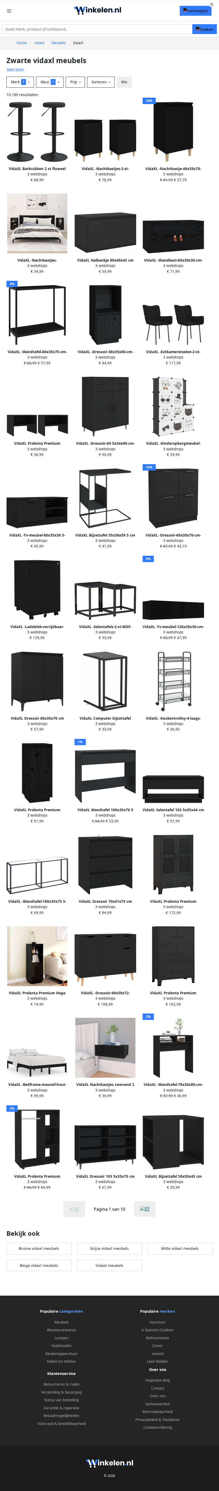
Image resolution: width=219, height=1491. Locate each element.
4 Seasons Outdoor (158, 1330)
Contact (157, 1388)
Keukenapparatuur (61, 1353)
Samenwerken (157, 1404)
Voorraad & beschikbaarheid (61, 1423)
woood (157, 1353)
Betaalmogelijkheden (61, 1415)
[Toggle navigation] (9, 11)
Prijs (74, 82)
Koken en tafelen (61, 1361)
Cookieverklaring (157, 1427)
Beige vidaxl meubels (39, 1265)
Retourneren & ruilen (62, 1384)
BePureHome (157, 1338)
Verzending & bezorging (61, 1392)
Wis (124, 82)
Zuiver (157, 1345)
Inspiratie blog (158, 1380)
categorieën (71, 1311)
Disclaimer (171, 1419)
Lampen (61, 1338)
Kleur (47, 82)
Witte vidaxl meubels (180, 1248)
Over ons (157, 1396)
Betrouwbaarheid (158, 1411)
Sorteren (100, 82)
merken (167, 1311)
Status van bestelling (61, 1400)
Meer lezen (15, 69)
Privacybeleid (146, 1419)
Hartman (157, 1322)
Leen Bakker (157, 1361)
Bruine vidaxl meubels (39, 1248)
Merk (18, 82)
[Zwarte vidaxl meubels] (144, 1209)
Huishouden (62, 1345)
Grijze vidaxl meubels (109, 1248)
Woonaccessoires (61, 1330)
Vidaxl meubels (109, 1265)
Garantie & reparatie (61, 1408)
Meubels (61, 1322)
